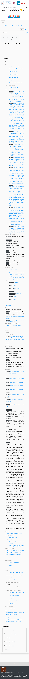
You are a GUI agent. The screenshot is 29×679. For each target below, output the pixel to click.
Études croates (13, 537)
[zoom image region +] (19, 43)
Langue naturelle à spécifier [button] (16, 68)
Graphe (12, 39)
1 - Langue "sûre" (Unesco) (15, 588)
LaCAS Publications (6, 25)
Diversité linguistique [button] (9, 539)
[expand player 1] (8, 43)
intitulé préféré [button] (8, 307)
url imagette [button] (7, 610)
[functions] (19, 10)
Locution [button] (6, 327)
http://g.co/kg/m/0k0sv (11, 269)
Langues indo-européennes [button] (16, 66)
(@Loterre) (14, 291)
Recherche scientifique (10, 634)
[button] (5, 25)
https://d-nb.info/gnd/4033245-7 (14, 325)
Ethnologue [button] (7, 397)
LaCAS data (12, 25)
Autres (6, 650)
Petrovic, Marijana (13, 87)
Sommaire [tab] (6, 58)
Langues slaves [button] (13, 71)
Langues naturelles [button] (13, 74)
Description (4, 39)
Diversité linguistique (19, 25)
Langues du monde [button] (7, 27)
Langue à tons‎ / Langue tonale (16, 592)
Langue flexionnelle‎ (14, 598)
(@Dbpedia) (15, 288)
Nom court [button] (7, 342)
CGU (14, 663)
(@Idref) (13, 285)
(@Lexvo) (14, 296)
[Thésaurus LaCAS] (10, 10)
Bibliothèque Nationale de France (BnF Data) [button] (14, 302)
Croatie (11, 568)
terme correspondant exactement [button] (12, 616)
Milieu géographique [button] (9, 560)
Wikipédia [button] (7, 531)
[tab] (12, 43)
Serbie (10, 565)
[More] (7, 65)
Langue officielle (13, 579)
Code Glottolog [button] (8, 392)
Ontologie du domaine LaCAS (16, 572)
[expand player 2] (12, 43)
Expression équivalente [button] (10, 234)
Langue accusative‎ (13, 600)
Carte (17, 39)
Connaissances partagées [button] (15, 82)
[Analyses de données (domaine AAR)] (14, 10)
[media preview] (5, 43)
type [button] (6, 64)
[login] (21, 10)
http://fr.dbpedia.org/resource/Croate (15, 550)
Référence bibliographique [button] (10, 90)
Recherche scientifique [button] (9, 535)
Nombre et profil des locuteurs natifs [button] (12, 582)
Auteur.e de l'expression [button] (10, 85)
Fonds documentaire (9, 630)
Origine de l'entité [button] (8, 280)
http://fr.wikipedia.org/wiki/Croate (14, 533)
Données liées (8, 39)
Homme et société (9, 646)
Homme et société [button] (8, 556)
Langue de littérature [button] (14, 80)
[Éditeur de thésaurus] (12, 10)
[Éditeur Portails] (8, 10)
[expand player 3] (16, 43)
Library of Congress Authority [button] (11, 314)
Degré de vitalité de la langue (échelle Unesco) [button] (14, 586)
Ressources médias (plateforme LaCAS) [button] (13, 271)
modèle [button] (6, 570)
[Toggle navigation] (3, 21)
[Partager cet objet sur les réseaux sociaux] (23, 29)
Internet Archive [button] (8, 369)
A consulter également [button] (9, 548)
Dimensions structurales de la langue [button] (13, 590)
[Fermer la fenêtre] (27, 33)
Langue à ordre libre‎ (14, 595)
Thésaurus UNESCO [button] (9, 334)
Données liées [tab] (6, 626)
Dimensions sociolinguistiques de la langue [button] (14, 575)
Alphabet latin (12, 608)
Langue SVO (12, 603)
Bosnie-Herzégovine (14, 562)
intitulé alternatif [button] (8, 346)
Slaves (10, 558)
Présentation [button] (7, 408)
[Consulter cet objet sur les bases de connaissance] (21, 29)
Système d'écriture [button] (9, 606)
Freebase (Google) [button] (9, 267)
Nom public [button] (7, 330)
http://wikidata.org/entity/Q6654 (14, 554)
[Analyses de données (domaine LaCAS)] (16, 10)
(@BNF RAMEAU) (17, 293)
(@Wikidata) (15, 282)
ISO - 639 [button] (6, 375)
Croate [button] (5, 33)
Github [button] (6, 403)
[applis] (23, 10)
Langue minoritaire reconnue (16, 577)
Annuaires (7, 638)
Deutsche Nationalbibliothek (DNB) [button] (12, 323)
